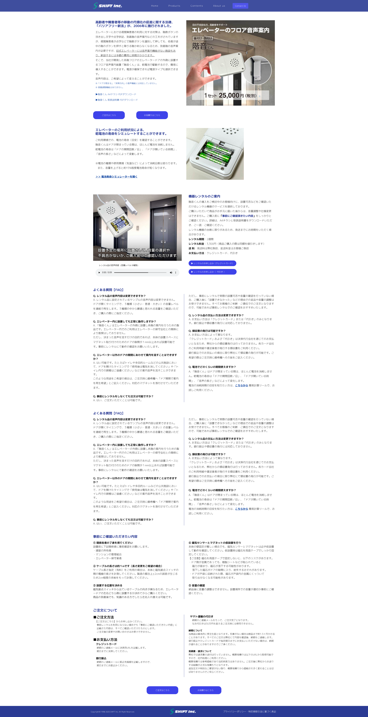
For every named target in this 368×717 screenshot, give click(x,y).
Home (154, 5)
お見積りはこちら (152, 115)
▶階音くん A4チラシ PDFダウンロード (115, 94)
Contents (197, 5)
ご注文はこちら (109, 115)
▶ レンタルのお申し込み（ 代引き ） (212, 271)
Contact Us (240, 5)
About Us (219, 5)
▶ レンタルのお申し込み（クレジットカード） (212, 263)
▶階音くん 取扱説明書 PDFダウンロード (116, 99)
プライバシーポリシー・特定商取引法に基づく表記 (249, 711)
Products (174, 5)
